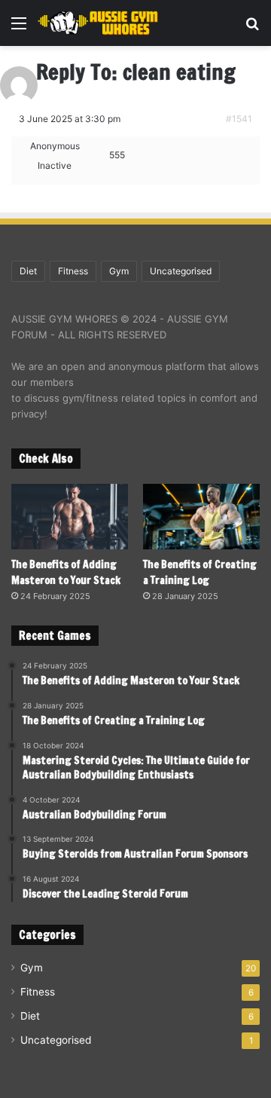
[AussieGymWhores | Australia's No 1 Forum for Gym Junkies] (98, 23)
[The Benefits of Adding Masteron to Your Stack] (69, 516)
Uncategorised (181, 271)
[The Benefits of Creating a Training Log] (201, 516)
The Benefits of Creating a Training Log (200, 572)
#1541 (239, 118)
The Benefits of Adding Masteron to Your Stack (65, 572)
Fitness (73, 271)
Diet (28, 271)
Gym (119, 271)
